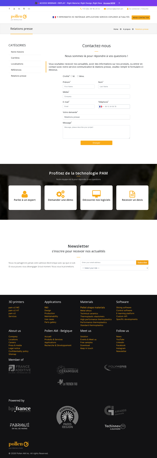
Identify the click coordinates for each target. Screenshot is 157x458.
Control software (124, 310)
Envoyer (96, 142)
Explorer (113, 17)
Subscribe (142, 262)
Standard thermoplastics (91, 325)
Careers (12, 342)
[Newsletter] (28, 8)
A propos (126, 29)
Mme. (81, 76)
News (118, 336)
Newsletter (121, 351)
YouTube (120, 339)
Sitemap (12, 354)
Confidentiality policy (18, 351)
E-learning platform (125, 313)
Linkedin (120, 342)
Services (104, 17)
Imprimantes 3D (66, 17)
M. (74, 76)
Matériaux (80, 17)
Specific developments (126, 319)
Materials (86, 302)
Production (50, 313)
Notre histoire (17, 52)
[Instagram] (23, 8)
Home (116, 29)
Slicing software (123, 307)
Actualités (124, 17)
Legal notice (14, 348)
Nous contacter (141, 17)
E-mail (66, 101)
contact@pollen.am (114, 8)
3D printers (16, 302)
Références (16, 70)
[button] (55, 19)
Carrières (15, 58)
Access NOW (109, 3)
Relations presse (18, 76)
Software (122, 302)
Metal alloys (86, 310)
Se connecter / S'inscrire (138, 8)
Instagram (120, 348)
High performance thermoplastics (96, 319)
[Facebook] (9, 8)
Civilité (66, 76)
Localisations (17, 64)
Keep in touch (86, 348)
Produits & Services (54, 339)
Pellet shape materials (92, 307)
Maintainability (51, 316)
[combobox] (101, 106)
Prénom (67, 82)
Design (48, 310)
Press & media (15, 345)
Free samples (86, 342)
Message (67, 122)
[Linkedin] (19, 8)
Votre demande (70, 112)
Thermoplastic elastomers (92, 316)
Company (13, 336)
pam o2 (12, 313)
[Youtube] (14, 8)
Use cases (49, 319)
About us (15, 331)
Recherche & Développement (58, 345)
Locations (13, 339)
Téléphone (103, 101)
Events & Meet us (88, 339)
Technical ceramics (89, 313)
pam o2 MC (14, 307)
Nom (100, 82)
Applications (92, 17)
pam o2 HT (14, 310)
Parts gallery (50, 322)
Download (85, 345)
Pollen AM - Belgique (58, 331)
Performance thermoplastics (93, 322)
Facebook (120, 345)
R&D (46, 307)
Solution (84, 336)
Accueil (48, 336)
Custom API (121, 316)
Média (66, 92)
